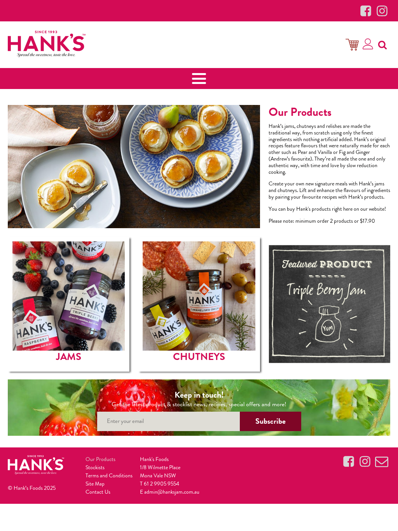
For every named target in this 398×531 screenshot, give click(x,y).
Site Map (95, 483)
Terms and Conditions (109, 475)
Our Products (100, 459)
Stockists (95, 467)
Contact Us (98, 491)
